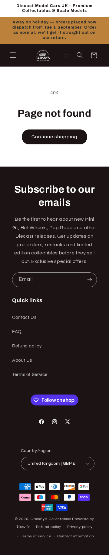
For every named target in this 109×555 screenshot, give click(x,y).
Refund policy (26, 346)
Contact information (75, 536)
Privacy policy (80, 527)
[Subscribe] (90, 279)
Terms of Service (30, 374)
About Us (22, 360)
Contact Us (24, 317)
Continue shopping (54, 136)
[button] (13, 55)
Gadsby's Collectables (51, 519)
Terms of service (36, 536)
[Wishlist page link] (66, 55)
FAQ (16, 331)
